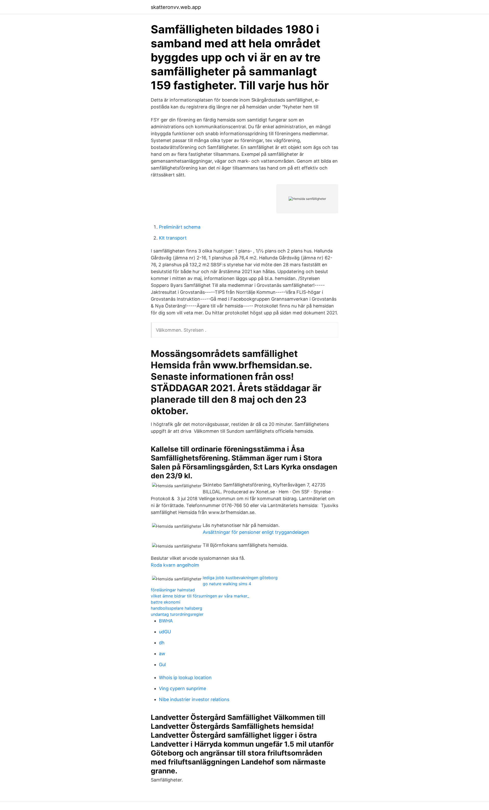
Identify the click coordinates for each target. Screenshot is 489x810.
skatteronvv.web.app (176, 7)
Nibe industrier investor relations (194, 699)
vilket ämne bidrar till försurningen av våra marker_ (200, 595)
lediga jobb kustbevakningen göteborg (240, 577)
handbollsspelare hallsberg (176, 608)
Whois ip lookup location (185, 677)
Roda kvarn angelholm (175, 565)
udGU (165, 631)
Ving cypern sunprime (182, 688)
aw (162, 653)
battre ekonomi (165, 602)
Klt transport (173, 238)
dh (162, 642)
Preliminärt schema (179, 227)
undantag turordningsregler (177, 614)
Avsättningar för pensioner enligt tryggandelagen (256, 532)
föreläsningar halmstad (173, 589)
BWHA (166, 620)
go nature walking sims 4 (227, 583)
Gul (162, 664)
